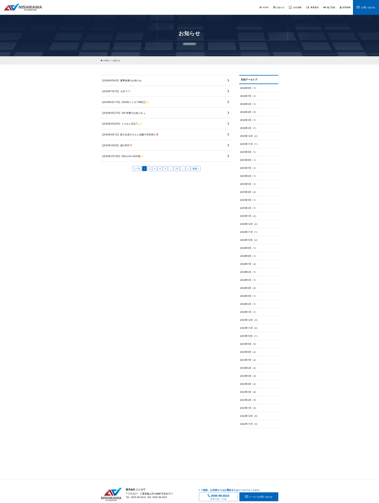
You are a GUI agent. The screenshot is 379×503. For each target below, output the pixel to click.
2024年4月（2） (248, 288)
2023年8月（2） (248, 352)
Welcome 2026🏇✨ (123, 156)
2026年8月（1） (248, 88)
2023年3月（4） (248, 392)
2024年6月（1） (248, 272)
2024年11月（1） (249, 232)
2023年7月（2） (248, 360)
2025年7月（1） (248, 168)
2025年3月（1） (248, 200)
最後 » (195, 168)
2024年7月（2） (248, 264)
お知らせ (280, 7)
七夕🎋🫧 (116, 91)
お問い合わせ (261, 496)
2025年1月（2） (248, 216)
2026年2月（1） (248, 128)
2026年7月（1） (248, 96)
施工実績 (331, 7)
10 (176, 168)
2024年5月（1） (248, 280)
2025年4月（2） (248, 192)
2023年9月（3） (248, 344)
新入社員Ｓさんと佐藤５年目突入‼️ (130, 134)
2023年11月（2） (249, 328)
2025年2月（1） (248, 208)
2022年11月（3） (249, 424)
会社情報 (297, 7)
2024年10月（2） (249, 240)
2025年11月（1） (249, 144)
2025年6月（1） (248, 176)
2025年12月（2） (249, 136)
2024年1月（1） (248, 312)
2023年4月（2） (248, 384)
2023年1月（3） (248, 408)
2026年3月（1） (248, 120)
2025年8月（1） (248, 160)
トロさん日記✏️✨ (122, 123)
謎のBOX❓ (117, 145)
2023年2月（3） (248, 400)
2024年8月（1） (248, 256)
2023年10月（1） (249, 336)
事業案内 (314, 7)
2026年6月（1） (248, 104)
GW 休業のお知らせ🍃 (124, 112)
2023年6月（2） (248, 368)
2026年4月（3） (248, 112)
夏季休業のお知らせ (122, 80)
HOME (265, 7)
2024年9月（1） (248, 248)
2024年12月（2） (249, 224)
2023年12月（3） (249, 320)
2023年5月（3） (248, 376)
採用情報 (346, 7)
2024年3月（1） (248, 296)
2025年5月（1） (248, 184)
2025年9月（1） (248, 152)
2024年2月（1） (248, 304)
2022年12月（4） (249, 416)
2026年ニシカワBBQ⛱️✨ (125, 102)
